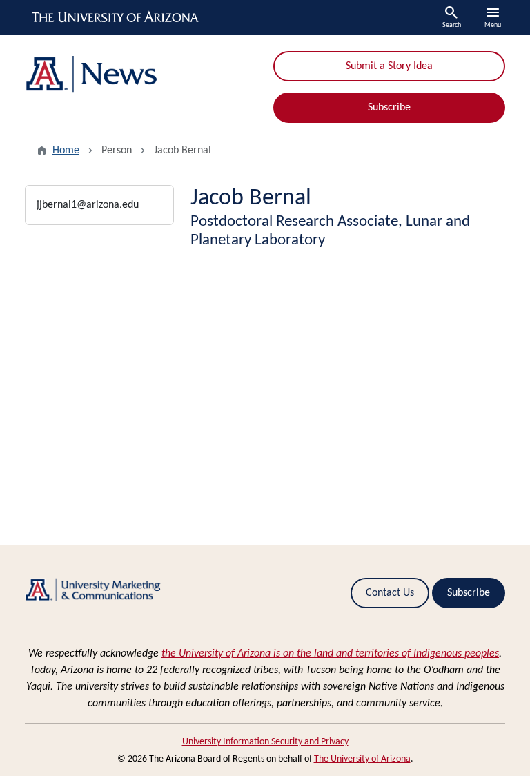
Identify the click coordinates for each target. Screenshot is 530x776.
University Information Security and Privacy (265, 742)
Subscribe (389, 107)
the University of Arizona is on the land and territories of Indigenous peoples (330, 653)
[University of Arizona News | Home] (141, 74)
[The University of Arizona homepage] (116, 17)
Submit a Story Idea (389, 66)
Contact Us (390, 593)
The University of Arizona (362, 759)
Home (65, 150)
